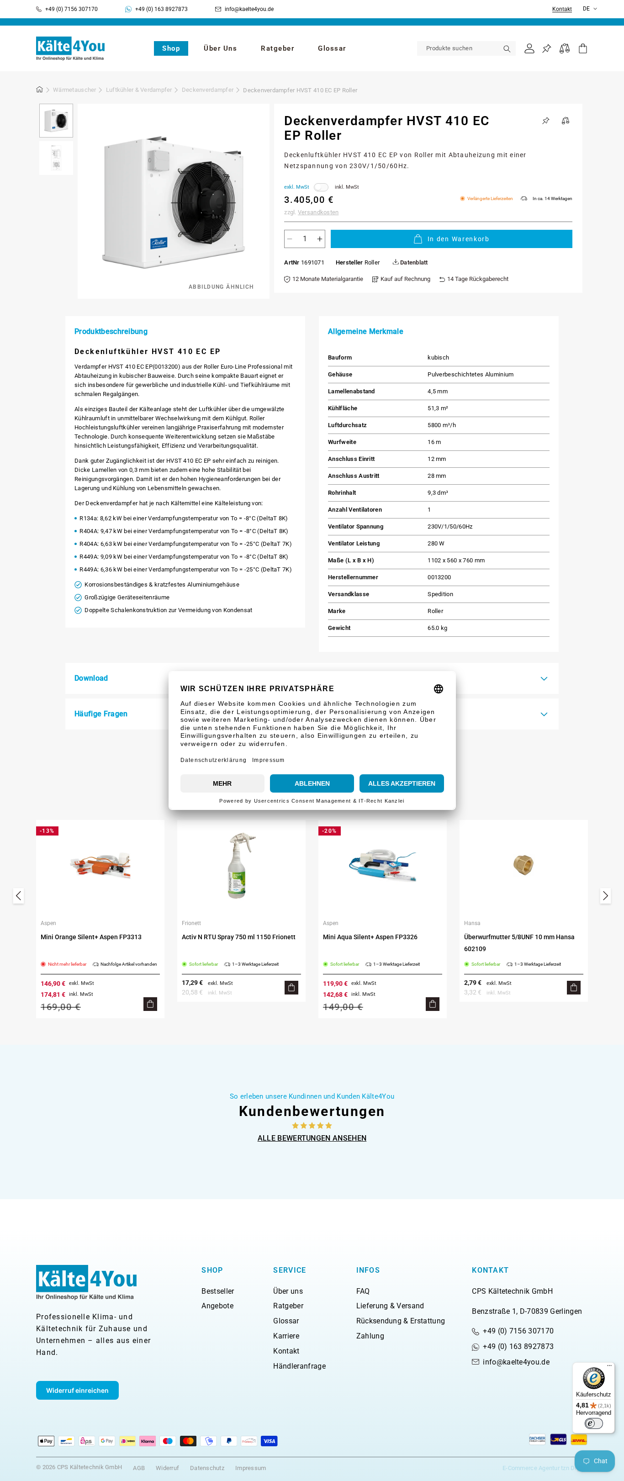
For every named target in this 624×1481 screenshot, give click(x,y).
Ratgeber (288, 1305)
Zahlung (370, 1336)
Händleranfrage (299, 1366)
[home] (39, 90)
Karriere (286, 1336)
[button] (171, 48)
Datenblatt (413, 262)
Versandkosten (318, 212)
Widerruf (167, 1468)
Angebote (217, 1305)
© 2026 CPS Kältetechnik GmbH (79, 1467)
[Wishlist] (546, 48)
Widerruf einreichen (77, 1390)
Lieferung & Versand (390, 1305)
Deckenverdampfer (207, 89)
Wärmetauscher (74, 89)
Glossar (286, 1321)
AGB (139, 1468)
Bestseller (217, 1291)
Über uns (288, 1291)
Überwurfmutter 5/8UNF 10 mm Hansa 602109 (519, 942)
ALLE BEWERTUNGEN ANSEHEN (312, 1138)
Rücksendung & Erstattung (400, 1321)
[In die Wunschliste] (546, 120)
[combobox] (466, 48)
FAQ (363, 1291)
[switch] (594, 1423)
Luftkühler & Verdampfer (139, 89)
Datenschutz (207, 1468)
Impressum (250, 1468)
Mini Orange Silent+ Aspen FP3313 (91, 937)
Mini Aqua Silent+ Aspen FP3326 (370, 937)
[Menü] (609, 1367)
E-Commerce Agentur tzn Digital (545, 1468)
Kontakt (562, 9)
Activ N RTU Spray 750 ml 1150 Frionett (239, 937)
